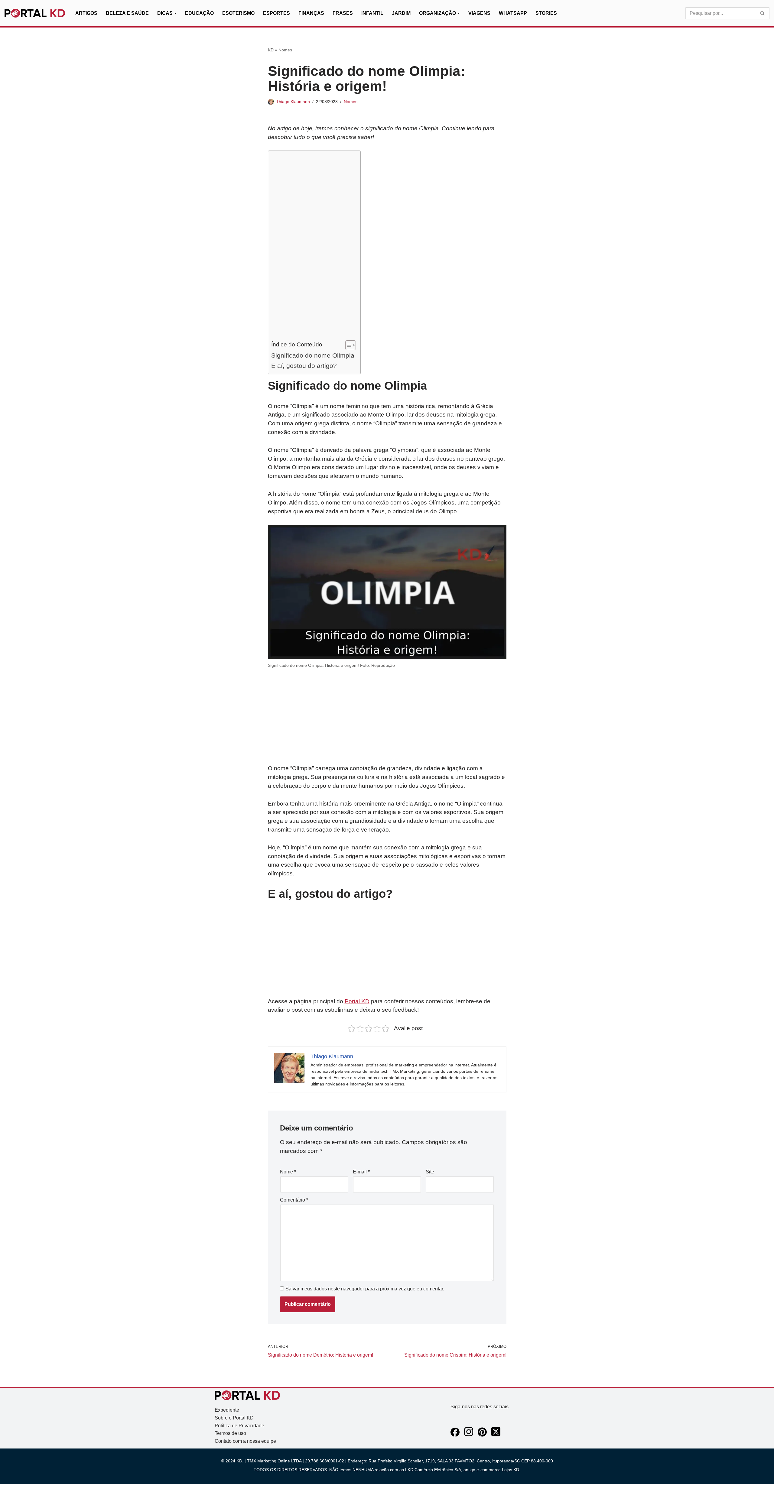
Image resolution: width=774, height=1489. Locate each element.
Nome (288, 1171)
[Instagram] (468, 1435)
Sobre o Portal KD (234, 1417)
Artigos (86, 13)
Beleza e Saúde (127, 13)
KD (271, 49)
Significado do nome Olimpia (312, 355)
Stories (546, 13)
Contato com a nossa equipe (245, 1441)
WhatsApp (513, 13)
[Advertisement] (312, 247)
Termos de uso (230, 1433)
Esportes (276, 13)
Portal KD (357, 1001)
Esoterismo (238, 13)
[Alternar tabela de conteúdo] (347, 345)
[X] (495, 1435)
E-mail (361, 1171)
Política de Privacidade (239, 1425)
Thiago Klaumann (293, 101)
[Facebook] (455, 1435)
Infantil (372, 13)
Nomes (285, 49)
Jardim (401, 13)
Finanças (311, 13)
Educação (199, 13)
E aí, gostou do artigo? (304, 365)
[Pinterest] (482, 1435)
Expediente (227, 1410)
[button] (175, 13)
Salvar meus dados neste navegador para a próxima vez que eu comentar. (364, 1288)
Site (430, 1171)
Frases (343, 13)
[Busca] (762, 13)
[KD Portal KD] (35, 13)
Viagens (479, 13)
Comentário (294, 1199)
